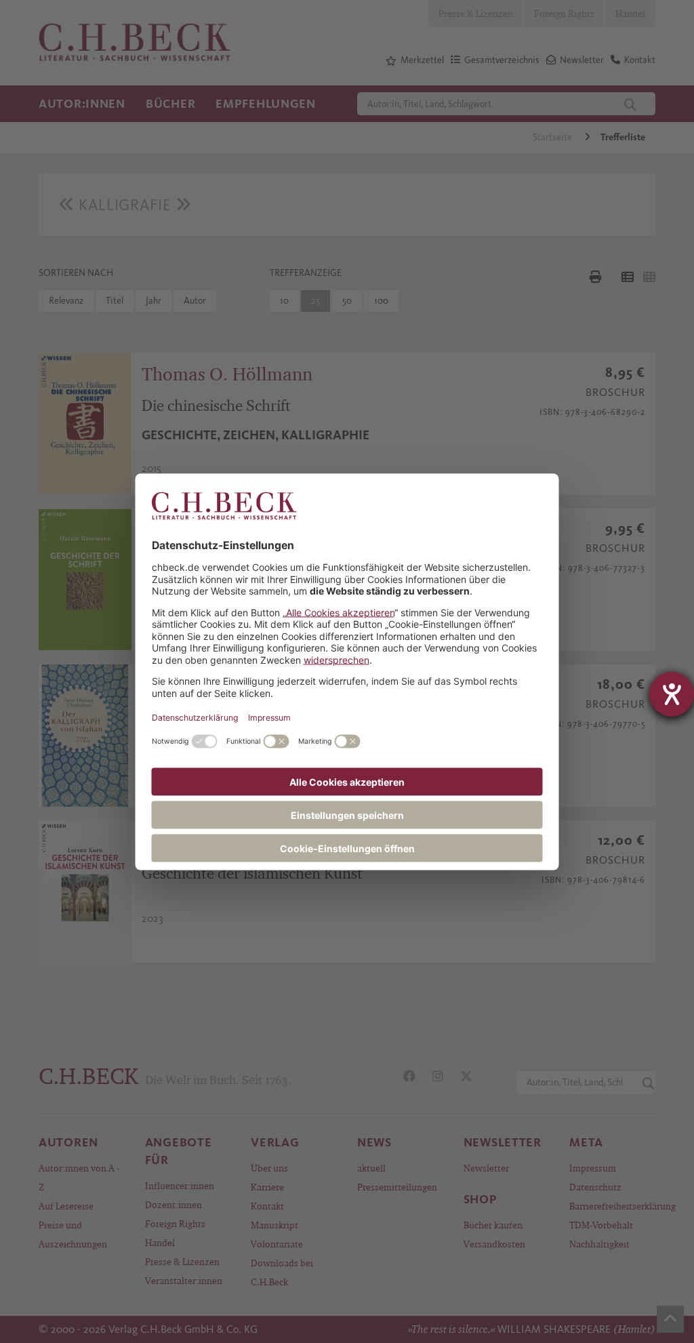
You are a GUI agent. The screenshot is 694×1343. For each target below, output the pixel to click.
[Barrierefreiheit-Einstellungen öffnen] (671, 694)
